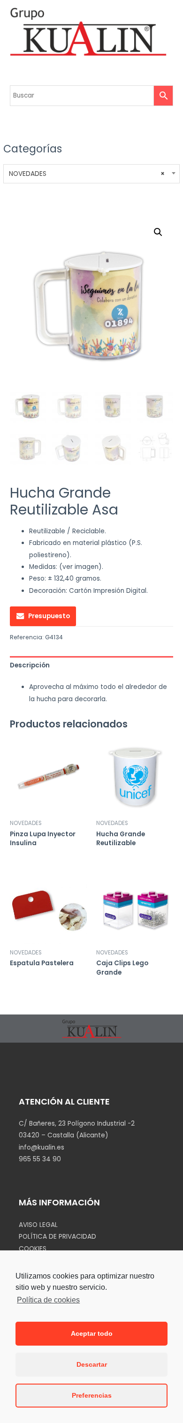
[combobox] (91, 173)
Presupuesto (49, 616)
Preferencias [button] (92, 1395)
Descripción (30, 665)
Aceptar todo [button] (92, 1333)
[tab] (91, 665)
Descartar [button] (91, 1364)
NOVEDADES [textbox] (87, 174)
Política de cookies (48, 1300)
